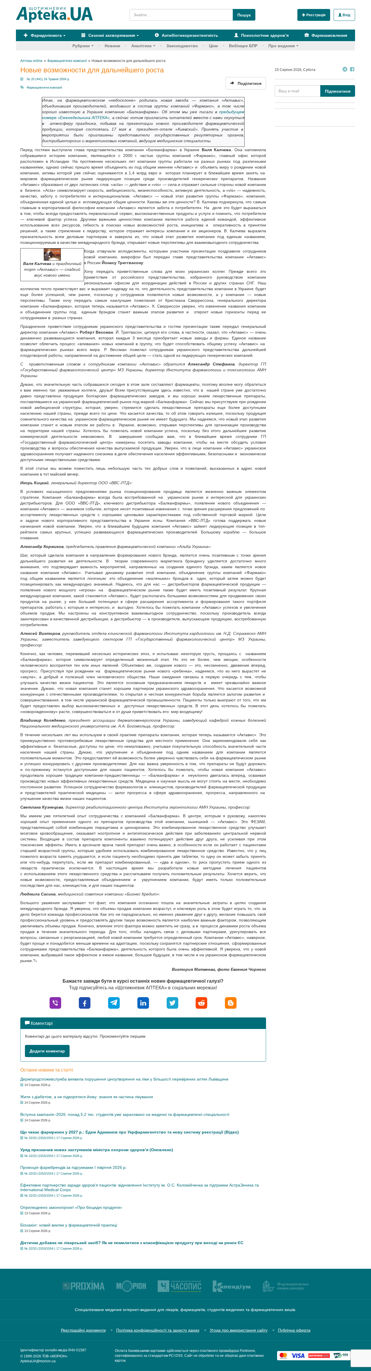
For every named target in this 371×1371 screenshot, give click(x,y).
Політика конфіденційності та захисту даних (157, 1330)
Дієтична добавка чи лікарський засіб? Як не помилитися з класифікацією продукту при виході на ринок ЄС (131, 1242)
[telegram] (114, 1002)
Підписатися (337, 91)
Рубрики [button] (81, 45)
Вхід (346, 15)
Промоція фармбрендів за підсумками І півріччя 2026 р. (73, 1167)
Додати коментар (47, 1051)
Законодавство (182, 45)
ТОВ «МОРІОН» (55, 1356)
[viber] (55, 1002)
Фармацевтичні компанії (44, 87)
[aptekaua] (231, 1002)
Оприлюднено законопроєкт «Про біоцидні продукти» (71, 1207)
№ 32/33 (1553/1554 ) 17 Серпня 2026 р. (53, 1138)
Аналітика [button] (141, 45)
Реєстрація (315, 15)
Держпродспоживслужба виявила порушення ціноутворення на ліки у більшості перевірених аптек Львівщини (124, 1079)
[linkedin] (143, 1002)
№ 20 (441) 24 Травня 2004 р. (48, 79)
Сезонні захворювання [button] (111, 35)
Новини (112, 45)
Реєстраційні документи (83, 1330)
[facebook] (84, 1002)
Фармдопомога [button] (46, 35)
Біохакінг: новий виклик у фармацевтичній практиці (68, 1225)
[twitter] (172, 1002)
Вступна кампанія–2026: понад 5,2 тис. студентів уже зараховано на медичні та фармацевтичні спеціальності (124, 1114)
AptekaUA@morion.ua (38, 1361)
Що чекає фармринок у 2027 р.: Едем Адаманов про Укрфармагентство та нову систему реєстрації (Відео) (129, 1132)
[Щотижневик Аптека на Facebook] (352, 70)
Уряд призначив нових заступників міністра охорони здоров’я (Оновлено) (96, 1149)
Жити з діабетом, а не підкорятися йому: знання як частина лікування (86, 1096)
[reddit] (201, 1002)
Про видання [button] (281, 45)
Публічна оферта (294, 1330)
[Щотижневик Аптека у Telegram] (345, 70)
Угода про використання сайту (239, 1330)
